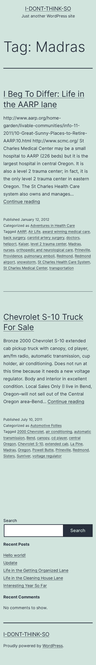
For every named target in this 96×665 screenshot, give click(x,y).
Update (10, 562)
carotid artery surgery (45, 237)
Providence (12, 256)
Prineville (82, 250)
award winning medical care (66, 231)
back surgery (14, 237)
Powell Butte (43, 450)
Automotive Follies (46, 425)
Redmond (65, 256)
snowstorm (26, 262)
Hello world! (14, 555)
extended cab (56, 444)
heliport (10, 244)
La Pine (76, 444)
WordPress (52, 645)
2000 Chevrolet (30, 431)
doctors (72, 237)
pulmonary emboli (39, 256)
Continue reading (21, 201)
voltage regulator (47, 456)
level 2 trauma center (48, 244)
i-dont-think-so (48, 8)
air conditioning (59, 431)
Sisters (9, 456)
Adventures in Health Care (52, 225)
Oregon (24, 450)
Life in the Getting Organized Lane (35, 570)
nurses (8, 250)
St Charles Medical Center (25, 268)
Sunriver (23, 456)
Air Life (34, 231)
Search (10, 520)
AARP (21, 231)
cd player (59, 438)
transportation (61, 268)
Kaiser (24, 244)
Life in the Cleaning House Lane (33, 578)
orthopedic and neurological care (44, 250)
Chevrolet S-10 (30, 444)
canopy (43, 438)
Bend (31, 438)
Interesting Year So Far (25, 585)
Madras (74, 244)
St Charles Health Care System (64, 262)
